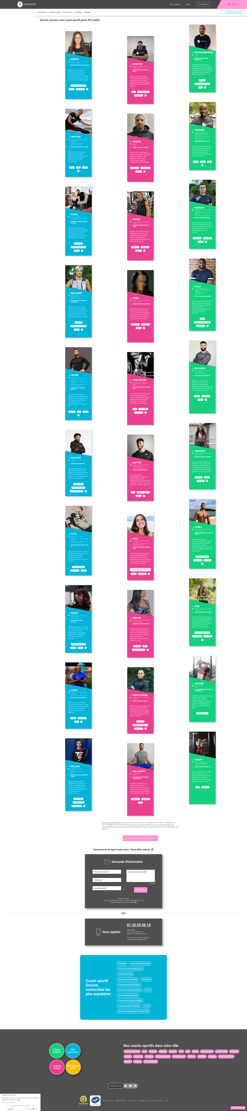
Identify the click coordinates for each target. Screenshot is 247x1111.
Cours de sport (108, 1101)
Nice (181, 1051)
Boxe (133, 91)
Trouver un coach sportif (110, 823)
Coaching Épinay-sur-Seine (127, 995)
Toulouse (173, 1051)
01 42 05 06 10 (139, 925)
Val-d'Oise (78, 12)
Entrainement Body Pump (78, 644)
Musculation (80, 89)
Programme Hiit (145, 167)
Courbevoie (138, 1056)
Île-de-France (68, 12)
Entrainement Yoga (202, 713)
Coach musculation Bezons (127, 979)
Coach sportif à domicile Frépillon (130, 1001)
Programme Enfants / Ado (202, 83)
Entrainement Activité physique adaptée (140, 570)
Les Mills (138, 250)
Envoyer (140, 890)
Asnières (128, 1056)
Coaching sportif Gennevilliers (128, 1006)
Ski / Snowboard (77, 806)
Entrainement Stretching (78, 85)
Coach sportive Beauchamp (139, 963)
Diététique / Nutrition (76, 491)
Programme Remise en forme (202, 322)
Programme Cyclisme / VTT (140, 725)
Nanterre (128, 1061)
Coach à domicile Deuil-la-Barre (129, 990)
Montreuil (137, 1061)
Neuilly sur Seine (207, 1051)
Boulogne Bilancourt (226, 1056)
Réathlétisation (78, 484)
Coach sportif (42, 12)
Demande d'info (239, 1108)
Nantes (195, 1051)
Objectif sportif (120, 1101)
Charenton (201, 1056)
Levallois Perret (221, 1051)
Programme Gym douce (78, 487)
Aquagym (71, 411)
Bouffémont (146, 979)
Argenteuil (122, 963)
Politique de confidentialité (9, 1102)
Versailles (212, 1056)
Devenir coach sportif (234, 12)
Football (202, 80)
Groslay (146, 1006)
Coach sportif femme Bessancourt (130, 969)
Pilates (71, 89)
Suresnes (191, 1056)
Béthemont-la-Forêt (125, 974)
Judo (78, 167)
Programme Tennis (78, 802)
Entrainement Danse (78, 566)
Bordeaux (163, 1051)
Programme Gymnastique (78, 247)
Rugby (202, 318)
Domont (147, 990)
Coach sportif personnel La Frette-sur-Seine (133, 1011)
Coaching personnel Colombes (129, 985)
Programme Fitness (143, 91)
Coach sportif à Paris (132, 1051)
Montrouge (234, 1051)
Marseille (153, 1051)
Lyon (144, 1051)
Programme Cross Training (78, 326)
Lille (187, 1051)
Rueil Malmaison (179, 1056)
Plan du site (132, 1101)
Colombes (149, 1056)
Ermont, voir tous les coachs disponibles (140, 838)
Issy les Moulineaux (163, 1056)
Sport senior (142, 573)
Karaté (196, 161)
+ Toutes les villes (151, 1061)
